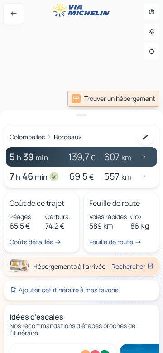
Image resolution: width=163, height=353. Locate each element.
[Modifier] (145, 137)
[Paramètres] (151, 32)
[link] (113, 99)
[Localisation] (151, 51)
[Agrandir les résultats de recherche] (81, 115)
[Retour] (14, 14)
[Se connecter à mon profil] (151, 12)
